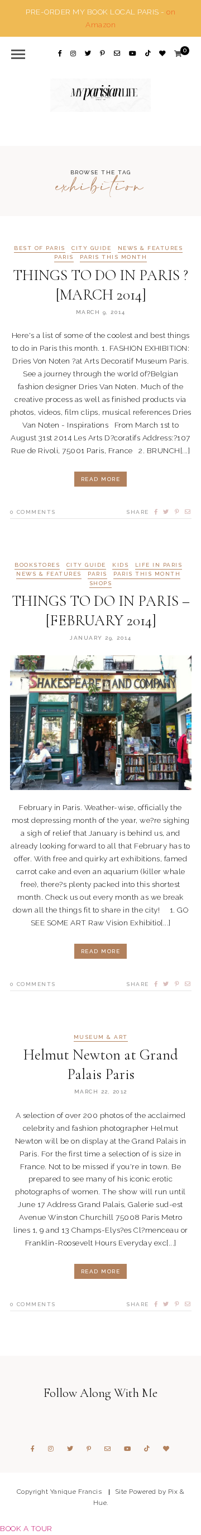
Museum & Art (101, 1037)
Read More (101, 479)
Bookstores (37, 565)
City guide (91, 248)
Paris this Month (113, 257)
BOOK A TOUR (26, 1528)
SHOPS (100, 583)
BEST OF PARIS (39, 248)
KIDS (120, 565)
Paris (64, 257)
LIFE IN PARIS (159, 565)
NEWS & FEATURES (150, 248)
